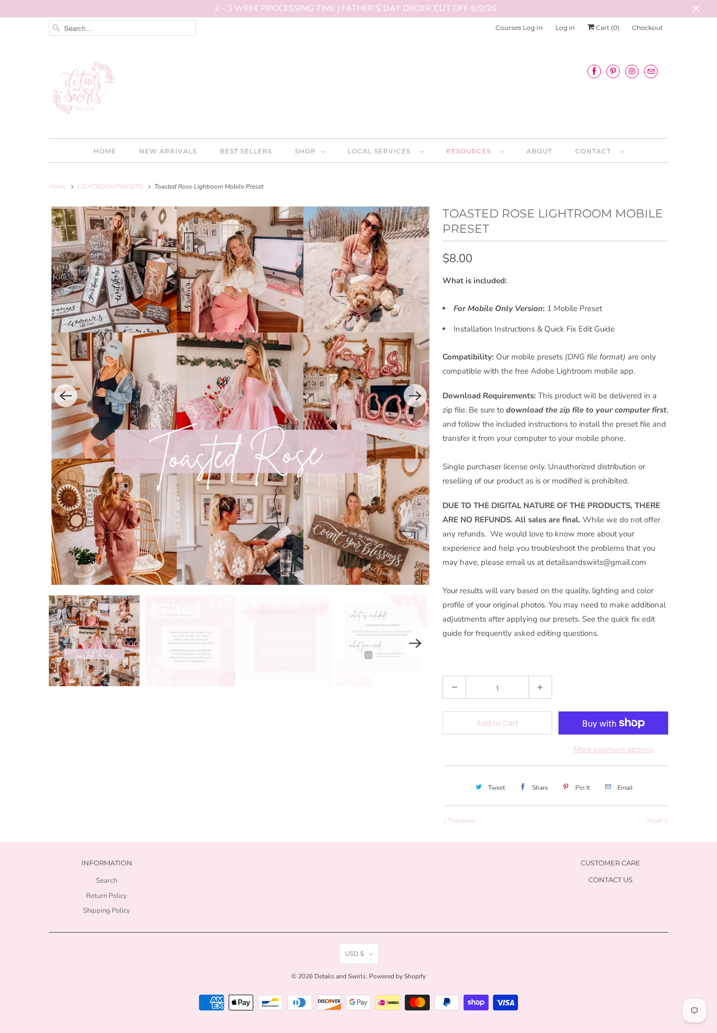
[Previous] (65, 395)
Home (104, 151)
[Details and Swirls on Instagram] (632, 71)
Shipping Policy (106, 910)
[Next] (415, 395)
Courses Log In (519, 28)
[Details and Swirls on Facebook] (594, 71)
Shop (305, 151)
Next (655, 820)
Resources (470, 151)
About (539, 151)
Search (106, 880)
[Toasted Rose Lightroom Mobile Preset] (240, 395)
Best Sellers (246, 151)
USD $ (354, 953)
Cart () (606, 28)
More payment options (613, 749)
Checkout (647, 28)
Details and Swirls (340, 976)
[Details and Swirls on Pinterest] (613, 71)
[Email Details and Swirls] (651, 71)
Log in (565, 28)
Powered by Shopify (397, 976)
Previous (461, 820)
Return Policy (106, 896)
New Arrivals (168, 151)
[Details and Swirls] (358, 91)
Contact (595, 151)
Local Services (381, 151)
